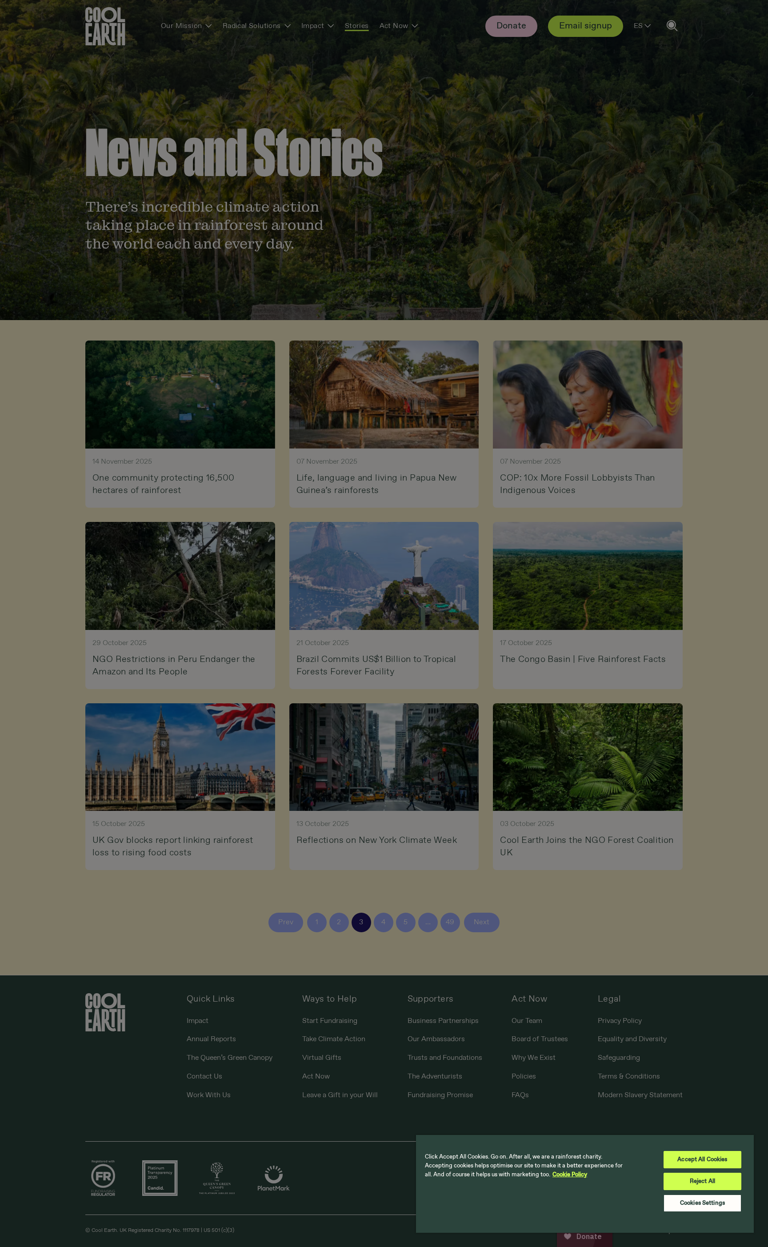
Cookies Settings (702, 1203)
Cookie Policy (569, 1175)
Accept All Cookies (702, 1159)
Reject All (702, 1181)
